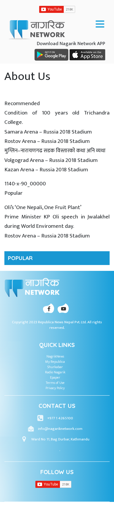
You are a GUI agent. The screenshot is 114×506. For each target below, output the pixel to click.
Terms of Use (55, 382)
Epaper (55, 377)
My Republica (55, 361)
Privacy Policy (55, 388)
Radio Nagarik (55, 372)
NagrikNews (55, 356)
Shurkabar (55, 367)
